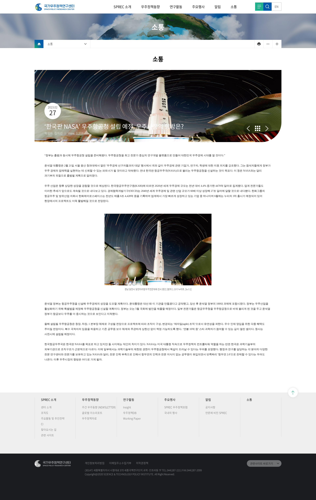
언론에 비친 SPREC (216, 413)
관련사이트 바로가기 (261, 463)
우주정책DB (129, 413)
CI (42, 424)
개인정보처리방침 (95, 463)
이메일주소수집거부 (120, 463)
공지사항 (210, 407)
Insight (127, 407)
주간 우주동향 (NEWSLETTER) (99, 407)
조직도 (44, 413)
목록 (257, 128)
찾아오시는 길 (48, 430)
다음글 (267, 128)
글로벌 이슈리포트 (92, 413)
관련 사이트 (47, 435)
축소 (267, 44)
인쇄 (258, 44)
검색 (267, 6)
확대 (276, 44)
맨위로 (293, 392)
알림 (217, 6)
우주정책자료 (89, 418)
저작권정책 (142, 463)
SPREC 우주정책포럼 (176, 407)
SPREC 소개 (122, 6)
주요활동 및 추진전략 (53, 418)
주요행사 (198, 6)
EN (276, 6)
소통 (234, 6)
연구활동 (176, 6)
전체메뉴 (259, 6)
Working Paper (132, 418)
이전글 (248, 128)
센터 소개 (46, 407)
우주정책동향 (150, 6)
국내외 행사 (170, 413)
